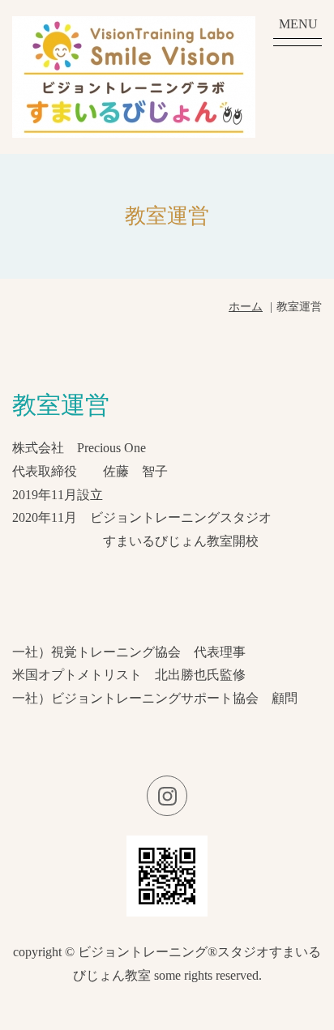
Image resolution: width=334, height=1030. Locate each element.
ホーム (246, 307)
